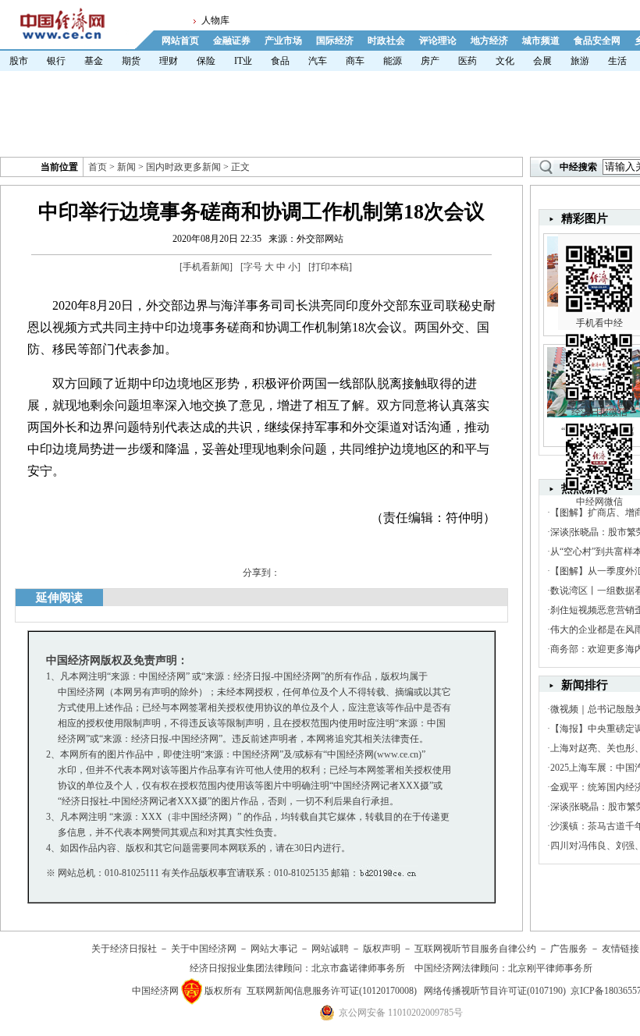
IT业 (243, 60)
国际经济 (335, 40)
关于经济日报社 (124, 948)
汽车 (317, 60)
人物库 (215, 20)
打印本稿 (330, 266)
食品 (280, 60)
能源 (392, 60)
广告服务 (569, 948)
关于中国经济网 (203, 948)
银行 (56, 60)
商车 (355, 60)
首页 (97, 166)
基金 (93, 60)
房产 (430, 60)
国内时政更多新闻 (183, 166)
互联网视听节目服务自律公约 (475, 948)
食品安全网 (597, 40)
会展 (542, 60)
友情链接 (620, 948)
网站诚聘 (330, 948)
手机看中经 (599, 323)
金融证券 (232, 40)
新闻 (126, 166)
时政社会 (386, 40)
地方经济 (489, 40)
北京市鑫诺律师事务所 (358, 968)
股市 (18, 60)
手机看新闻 (206, 266)
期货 (131, 60)
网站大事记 (274, 948)
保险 (206, 60)
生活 (617, 60)
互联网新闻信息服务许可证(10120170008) (332, 990)
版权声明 (381, 948)
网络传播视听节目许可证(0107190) (495, 990)
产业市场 (283, 40)
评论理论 (438, 40)
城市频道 (541, 40)
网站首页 (180, 40)
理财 (168, 60)
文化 (505, 60)
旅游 (580, 60)
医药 (467, 60)
